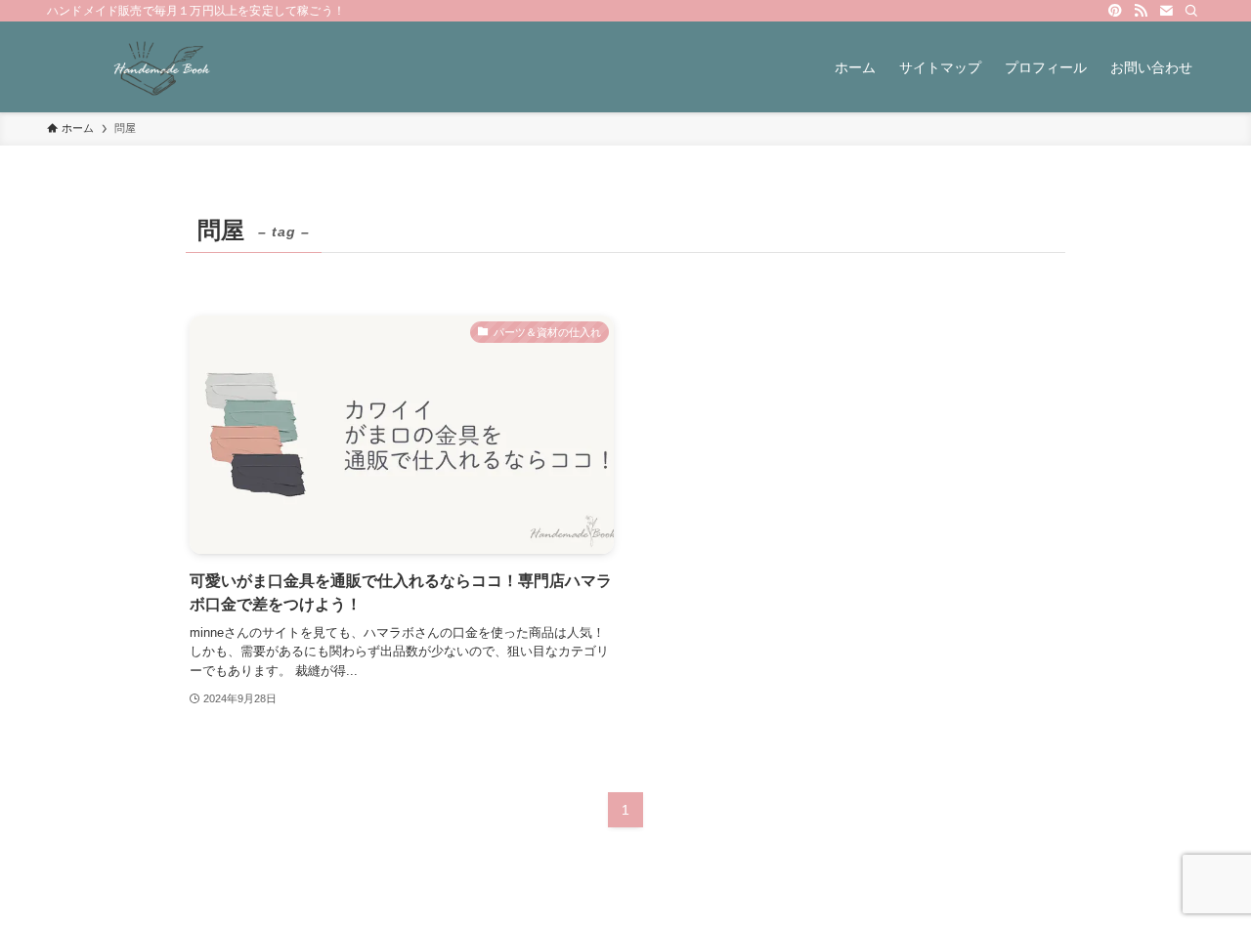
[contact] (1166, 10)
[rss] (1140, 10)
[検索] (1191, 10)
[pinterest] (1115, 10)
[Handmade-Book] (162, 67)
